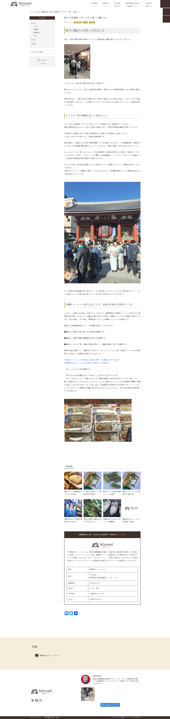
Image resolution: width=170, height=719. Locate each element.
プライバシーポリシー (35, 717)
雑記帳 (36, 29)
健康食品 (77, 22)
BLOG (33, 23)
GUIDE (148, 4)
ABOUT (105, 4)
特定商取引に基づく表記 (52, 717)
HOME (94, 4)
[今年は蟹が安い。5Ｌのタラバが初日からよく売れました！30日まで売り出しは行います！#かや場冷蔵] (88, 694)
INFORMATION (132, 4)
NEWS (92, 22)
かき (85, 22)
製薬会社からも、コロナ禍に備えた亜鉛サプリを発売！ (87, 363)
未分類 (33, 44)
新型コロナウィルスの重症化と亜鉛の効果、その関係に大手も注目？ (93, 360)
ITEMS (117, 4)
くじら (36, 26)
